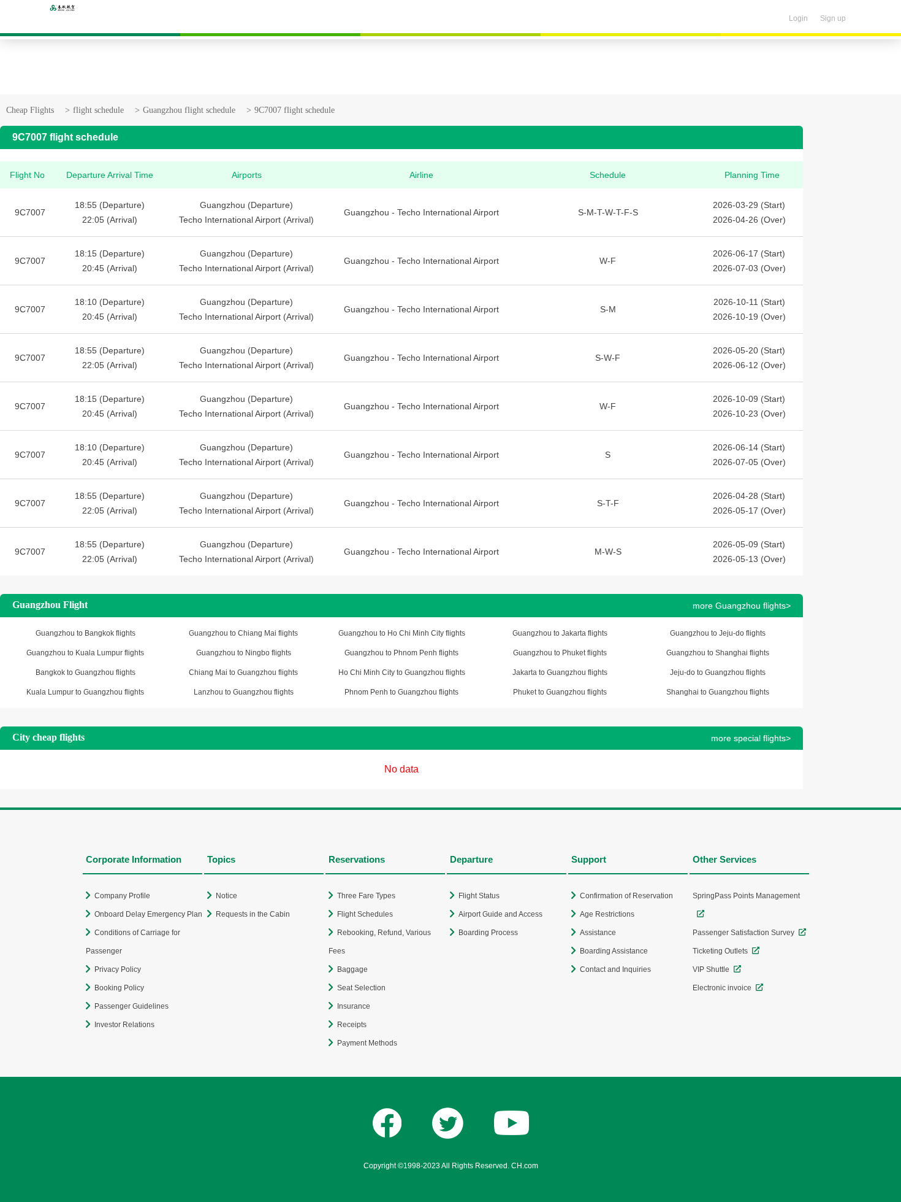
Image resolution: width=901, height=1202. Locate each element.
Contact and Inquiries (615, 969)
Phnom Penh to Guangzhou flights (401, 692)
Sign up (833, 18)
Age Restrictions (607, 914)
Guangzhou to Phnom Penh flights (401, 653)
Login (798, 18)
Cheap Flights (30, 110)
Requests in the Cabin (253, 914)
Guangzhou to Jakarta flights (559, 633)
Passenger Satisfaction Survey (743, 932)
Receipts (352, 1024)
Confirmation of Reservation (626, 896)
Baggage (352, 969)
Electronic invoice (722, 988)
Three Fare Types (366, 896)
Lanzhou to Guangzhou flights (244, 692)
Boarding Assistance (614, 951)
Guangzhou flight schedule (189, 110)
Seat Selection (361, 988)
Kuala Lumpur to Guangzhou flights (85, 692)
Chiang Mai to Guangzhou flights (243, 672)
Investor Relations (124, 1024)
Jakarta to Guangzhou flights (559, 672)
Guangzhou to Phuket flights (560, 653)
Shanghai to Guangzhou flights (717, 692)
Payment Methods (367, 1043)
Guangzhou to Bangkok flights (85, 633)
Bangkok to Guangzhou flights (85, 672)
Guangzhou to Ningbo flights (243, 653)
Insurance (353, 1006)
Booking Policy (119, 988)
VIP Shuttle (711, 969)
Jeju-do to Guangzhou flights (718, 672)
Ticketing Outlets (720, 951)
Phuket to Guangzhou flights (560, 692)
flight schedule (98, 110)
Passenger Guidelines (131, 1006)
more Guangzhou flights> (742, 606)
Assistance (598, 932)
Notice (226, 896)
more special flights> (751, 738)
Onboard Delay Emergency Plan (148, 914)
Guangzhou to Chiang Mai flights (243, 633)
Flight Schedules (365, 914)
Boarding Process (488, 932)
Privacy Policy (117, 969)
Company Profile (122, 896)
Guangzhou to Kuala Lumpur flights (85, 653)
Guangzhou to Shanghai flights (717, 653)
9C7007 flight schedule (294, 110)
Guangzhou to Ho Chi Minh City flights (401, 633)
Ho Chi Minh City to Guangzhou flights (401, 672)
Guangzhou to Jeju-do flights (718, 633)
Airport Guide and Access (500, 914)
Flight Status (479, 896)
